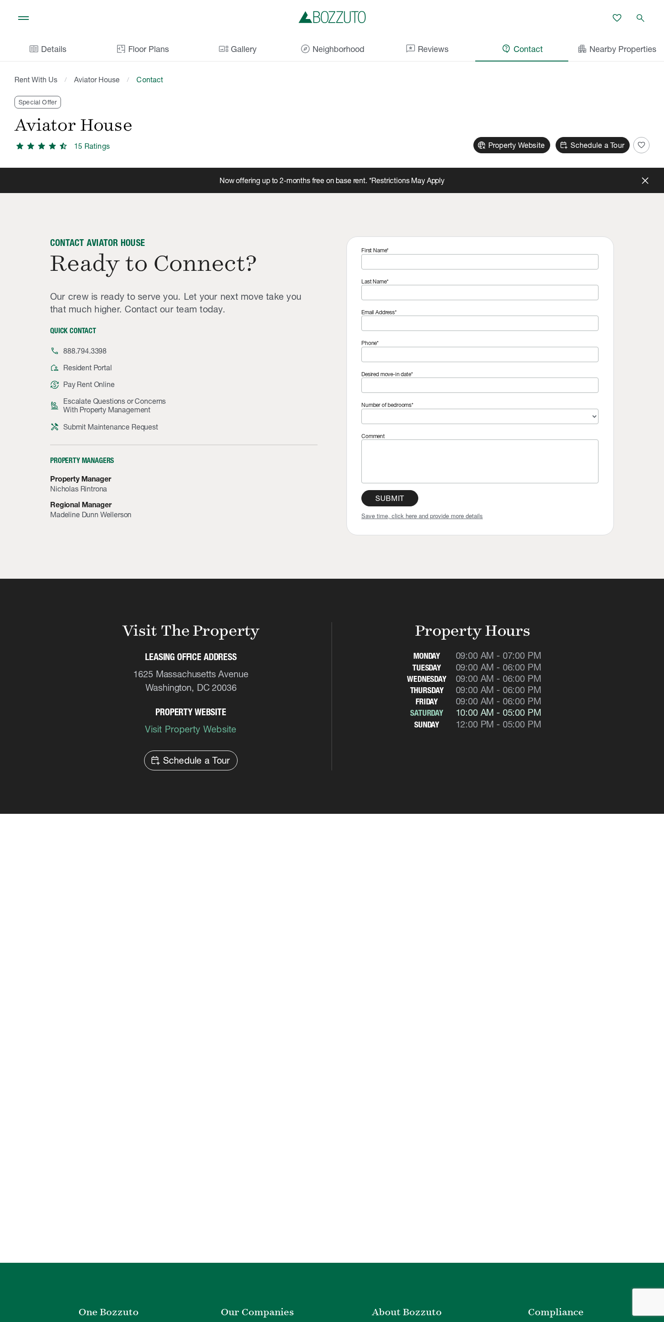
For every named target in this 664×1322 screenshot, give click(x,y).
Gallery (237, 48)
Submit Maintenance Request (110, 426)
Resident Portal (87, 367)
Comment (373, 436)
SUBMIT (389, 498)
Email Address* (379, 312)
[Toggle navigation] (23, 18)
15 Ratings (92, 146)
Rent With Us (35, 79)
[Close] (645, 180)
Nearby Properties (616, 48)
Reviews (427, 48)
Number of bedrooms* (387, 404)
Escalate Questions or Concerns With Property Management (114, 405)
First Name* (374, 250)
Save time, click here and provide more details (422, 515)
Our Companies (257, 1312)
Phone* (370, 343)
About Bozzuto (407, 1312)
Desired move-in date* (387, 374)
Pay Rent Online (89, 384)
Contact (522, 48)
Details (47, 48)
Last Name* (374, 281)
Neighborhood (332, 48)
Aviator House (97, 79)
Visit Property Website (190, 729)
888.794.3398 (85, 350)
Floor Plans (148, 49)
